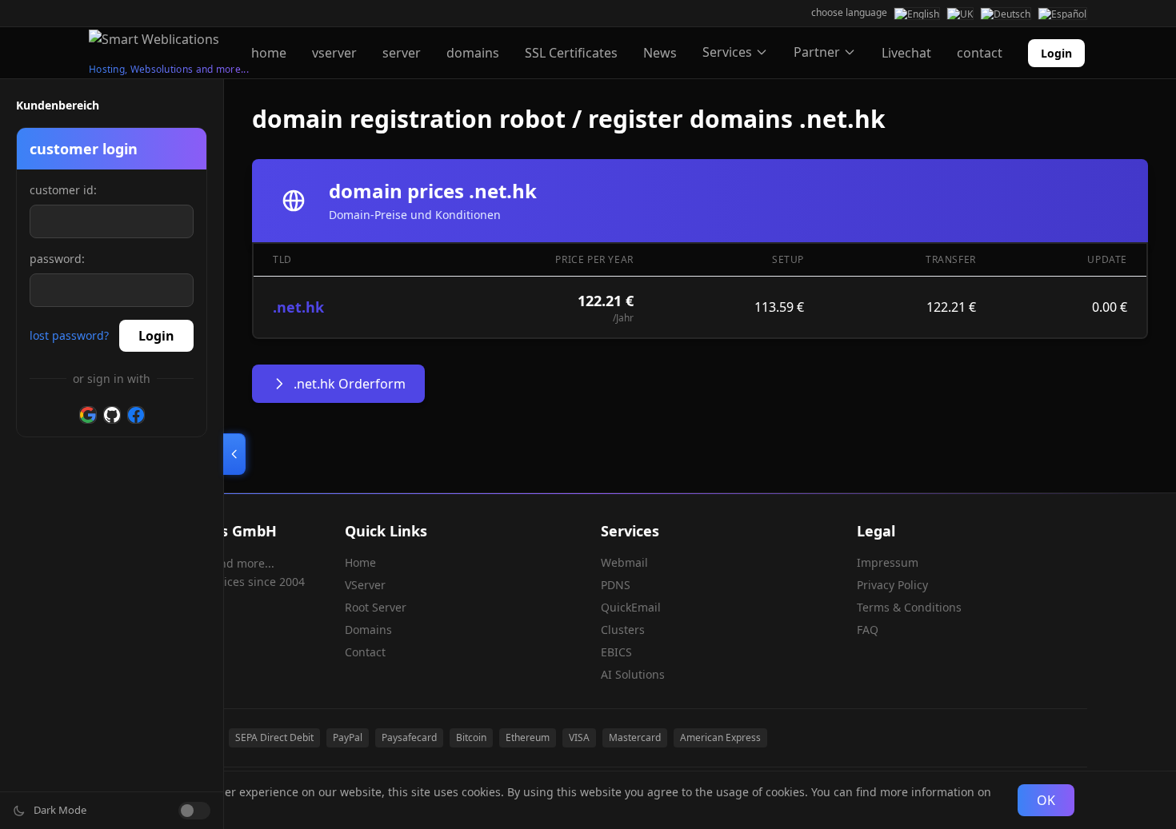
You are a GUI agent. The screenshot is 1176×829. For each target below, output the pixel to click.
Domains (368, 629)
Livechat (906, 53)
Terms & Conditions (909, 607)
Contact (365, 652)
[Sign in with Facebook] (136, 415)
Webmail (624, 562)
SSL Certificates (571, 53)
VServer (365, 584)
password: (57, 258)
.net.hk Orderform (350, 384)
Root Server (375, 607)
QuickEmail (631, 607)
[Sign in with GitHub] (112, 415)
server (401, 53)
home (268, 53)
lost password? (69, 335)
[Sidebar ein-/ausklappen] (234, 454)
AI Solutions (633, 674)
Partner (817, 52)
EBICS (616, 652)
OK (1046, 800)
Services (727, 52)
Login (1056, 53)
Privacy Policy (892, 584)
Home (360, 562)
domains (472, 53)
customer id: (63, 189)
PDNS (615, 584)
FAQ (867, 629)
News (660, 53)
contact (979, 53)
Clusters (623, 629)
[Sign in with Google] (88, 415)
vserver (334, 53)
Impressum (887, 562)
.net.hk (298, 307)
